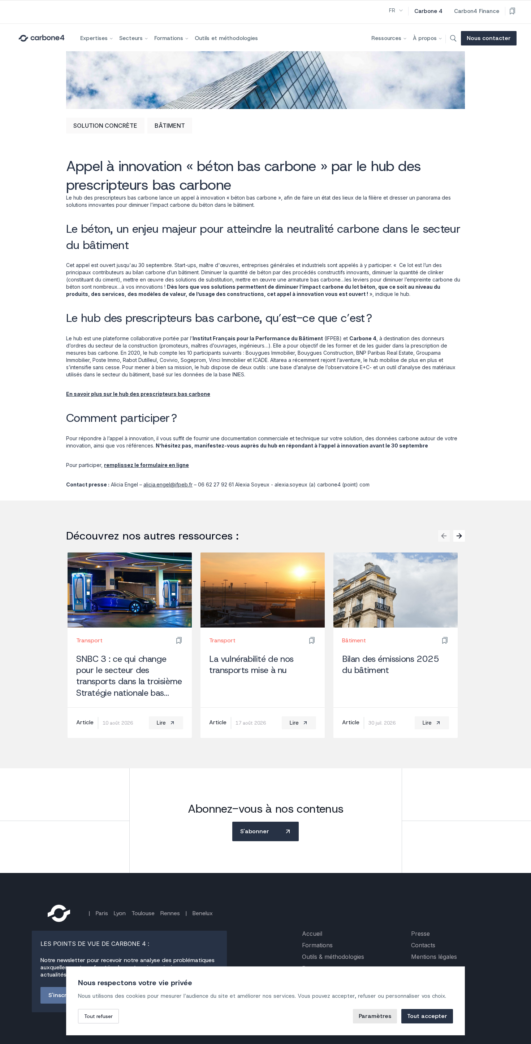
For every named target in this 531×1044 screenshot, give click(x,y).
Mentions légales (434, 957)
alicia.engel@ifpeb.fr (168, 484)
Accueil (312, 933)
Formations (168, 38)
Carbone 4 (428, 11)
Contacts (423, 945)
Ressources (386, 38)
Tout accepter (427, 1016)
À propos (425, 38)
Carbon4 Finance (476, 11)
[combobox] (396, 10)
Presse (420, 933)
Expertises (94, 38)
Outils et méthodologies (226, 38)
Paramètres (375, 1016)
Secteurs (131, 38)
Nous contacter (489, 38)
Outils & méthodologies (333, 957)
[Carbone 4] (59, 913)
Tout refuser (98, 1016)
